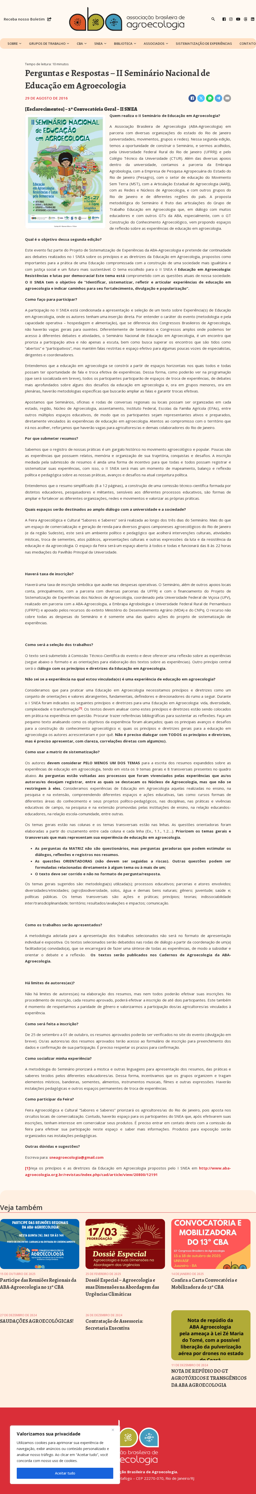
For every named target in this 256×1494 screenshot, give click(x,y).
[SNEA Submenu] (105, 43)
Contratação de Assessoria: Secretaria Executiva (114, 1325)
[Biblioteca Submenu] (135, 43)
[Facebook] (224, 19)
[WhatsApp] (210, 98)
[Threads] (245, 19)
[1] (27, 1168)
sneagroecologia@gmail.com (76, 1157)
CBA (80, 43)
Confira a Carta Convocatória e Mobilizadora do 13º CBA (204, 1283)
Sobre (13, 43)
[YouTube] (238, 19)
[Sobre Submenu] (20, 43)
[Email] (227, 98)
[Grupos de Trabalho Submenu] (68, 43)
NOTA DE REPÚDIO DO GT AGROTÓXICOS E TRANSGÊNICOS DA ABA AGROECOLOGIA (208, 1378)
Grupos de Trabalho (47, 43)
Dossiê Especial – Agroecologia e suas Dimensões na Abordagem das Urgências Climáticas (122, 1287)
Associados (154, 43)
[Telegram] (218, 98)
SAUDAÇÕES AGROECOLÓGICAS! (37, 1321)
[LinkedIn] (252, 19)
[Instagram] (231, 19)
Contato (248, 43)
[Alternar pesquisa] (213, 19)
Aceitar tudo (65, 1473)
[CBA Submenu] (85, 43)
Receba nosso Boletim (24, 19)
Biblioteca (123, 43)
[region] (65, 1455)
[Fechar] (115, 1430)
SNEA (98, 43)
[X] (201, 98)
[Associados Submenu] (167, 43)
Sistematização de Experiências (204, 43)
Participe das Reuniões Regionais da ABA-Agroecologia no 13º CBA (38, 1283)
